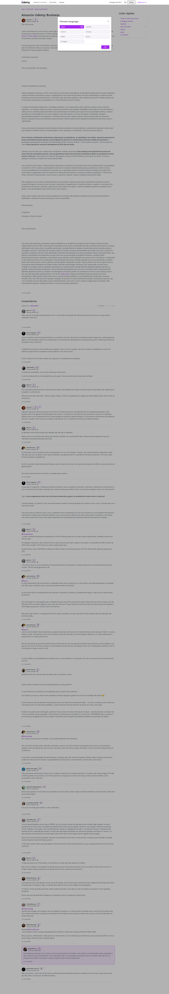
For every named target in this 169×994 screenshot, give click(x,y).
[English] (26, 2)
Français (88, 32)
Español (88, 27)
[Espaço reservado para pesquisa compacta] (125, 2)
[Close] (108, 21)
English (63, 27)
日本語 (63, 36)
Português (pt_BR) (115, 2)
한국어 (88, 36)
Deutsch (63, 32)
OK (105, 47)
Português (64, 41)
